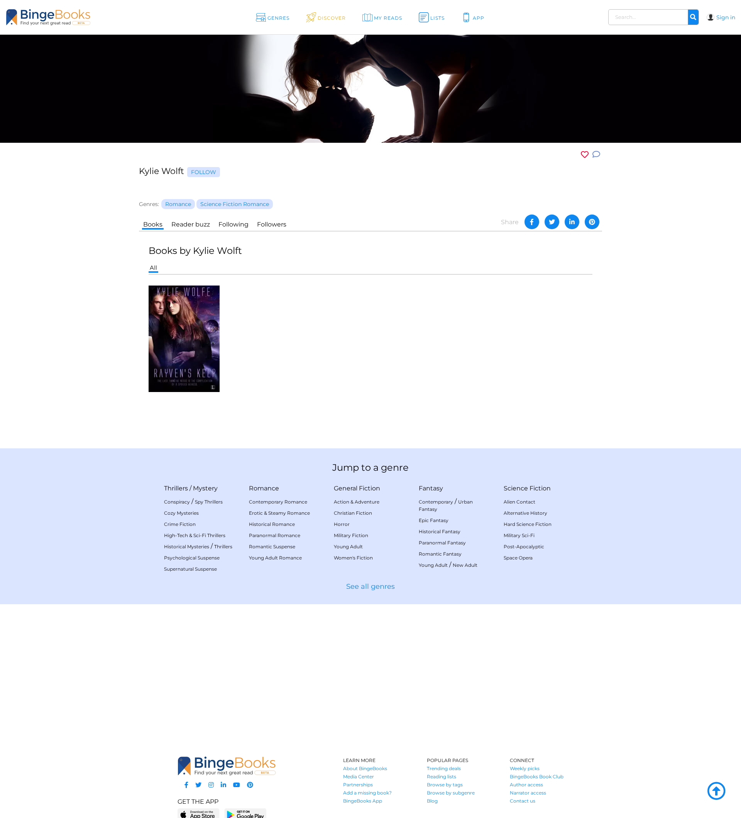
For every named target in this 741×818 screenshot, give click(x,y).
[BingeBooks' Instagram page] (211, 785)
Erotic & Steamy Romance (279, 513)
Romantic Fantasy (440, 554)
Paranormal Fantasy (442, 543)
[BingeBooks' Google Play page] (245, 814)
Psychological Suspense (192, 558)
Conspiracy (177, 502)
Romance (264, 488)
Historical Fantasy (439, 531)
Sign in (725, 17)
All (153, 267)
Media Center (358, 776)
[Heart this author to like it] (585, 154)
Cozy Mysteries (181, 513)
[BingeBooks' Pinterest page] (250, 785)
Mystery (205, 488)
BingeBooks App (362, 801)
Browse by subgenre (451, 793)
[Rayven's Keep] (184, 338)
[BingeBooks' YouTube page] (236, 785)
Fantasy (431, 488)
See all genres (370, 586)
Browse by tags (445, 785)
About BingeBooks (365, 768)
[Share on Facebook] (531, 222)
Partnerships (358, 785)
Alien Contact (519, 502)
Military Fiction (351, 535)
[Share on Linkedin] (572, 222)
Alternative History (525, 513)
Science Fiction (527, 488)
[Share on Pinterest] (592, 222)
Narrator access (528, 793)
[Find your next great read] (74, 17)
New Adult (465, 565)
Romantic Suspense (272, 546)
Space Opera (518, 558)
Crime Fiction (180, 524)
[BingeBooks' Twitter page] (198, 785)
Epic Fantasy (433, 520)
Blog (432, 801)
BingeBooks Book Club (536, 776)
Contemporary (436, 502)
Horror (342, 524)
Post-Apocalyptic (524, 546)
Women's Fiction (353, 558)
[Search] (693, 17)
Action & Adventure (356, 502)
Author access (526, 785)
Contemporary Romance (278, 502)
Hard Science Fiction (528, 524)
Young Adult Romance (275, 558)
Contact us (522, 801)
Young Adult (348, 546)
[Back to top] (716, 791)
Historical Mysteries (186, 546)
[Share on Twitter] (552, 222)
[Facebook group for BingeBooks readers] (186, 785)
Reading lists (441, 776)
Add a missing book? (367, 793)
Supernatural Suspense (190, 569)
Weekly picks (525, 768)
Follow (203, 172)
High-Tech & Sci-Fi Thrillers (194, 535)
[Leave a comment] (596, 154)
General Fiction (357, 488)
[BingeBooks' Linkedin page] (223, 785)
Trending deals (444, 768)
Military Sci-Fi (519, 535)
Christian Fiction (353, 513)
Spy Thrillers (209, 502)
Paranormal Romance (274, 535)
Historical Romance (272, 524)
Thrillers (176, 488)
